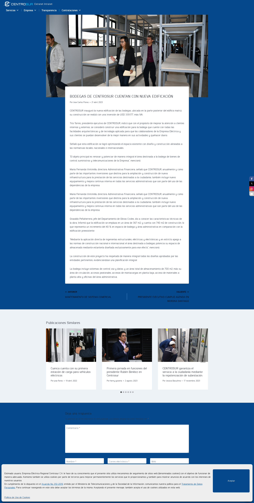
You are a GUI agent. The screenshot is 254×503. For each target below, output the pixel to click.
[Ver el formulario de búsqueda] (247, 10)
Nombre (71, 461)
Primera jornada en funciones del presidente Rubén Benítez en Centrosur (127, 372)
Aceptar (231, 480)
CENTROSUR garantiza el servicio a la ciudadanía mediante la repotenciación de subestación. (183, 372)
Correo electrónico (119, 461)
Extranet (39, 3)
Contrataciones (70, 10)
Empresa (28, 10)
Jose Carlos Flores (81, 102)
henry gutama (116, 380)
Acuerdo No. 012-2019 (52, 484)
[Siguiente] (202, 359)
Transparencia (49, 10)
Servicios (10, 10)
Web (153, 461)
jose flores (58, 380)
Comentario (73, 428)
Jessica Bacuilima (173, 380)
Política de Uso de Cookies (17, 497)
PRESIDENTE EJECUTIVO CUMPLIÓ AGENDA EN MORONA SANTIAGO (163, 296)
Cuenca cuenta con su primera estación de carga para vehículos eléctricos (71, 372)
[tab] (121, 392)
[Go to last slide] (51, 359)
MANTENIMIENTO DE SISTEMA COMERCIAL (88, 294)
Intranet (48, 3)
